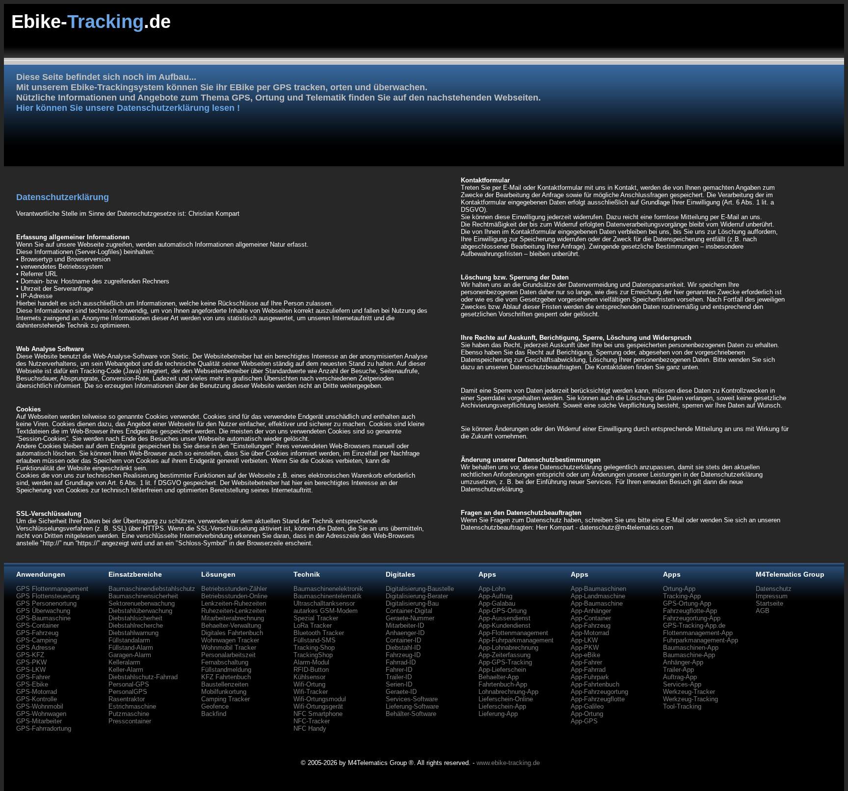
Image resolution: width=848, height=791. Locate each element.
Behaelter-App (498, 677)
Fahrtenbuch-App (502, 684)
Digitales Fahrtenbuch (232, 633)
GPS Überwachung (43, 610)
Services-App (682, 684)
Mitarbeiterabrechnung (232, 618)
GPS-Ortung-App (687, 603)
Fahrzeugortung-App (691, 618)
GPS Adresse (35, 647)
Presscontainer (129, 721)
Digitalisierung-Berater (417, 596)
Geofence (215, 706)
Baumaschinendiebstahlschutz (151, 588)
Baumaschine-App (689, 655)
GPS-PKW (31, 662)
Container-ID (403, 640)
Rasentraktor (126, 699)
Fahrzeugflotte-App (690, 610)
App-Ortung (587, 713)
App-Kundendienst (504, 625)
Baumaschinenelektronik (328, 588)
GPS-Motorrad (36, 691)
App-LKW (584, 640)
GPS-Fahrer (33, 677)
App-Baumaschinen (598, 588)
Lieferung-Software (412, 706)
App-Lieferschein (502, 669)
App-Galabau (496, 603)
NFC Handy (309, 728)
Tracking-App (682, 596)
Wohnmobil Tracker (228, 647)
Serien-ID (399, 684)
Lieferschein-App (502, 706)
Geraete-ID (401, 691)
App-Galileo (587, 706)
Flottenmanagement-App (698, 633)
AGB (762, 610)
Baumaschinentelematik (327, 596)
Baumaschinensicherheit (143, 596)
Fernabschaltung (224, 662)
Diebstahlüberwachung (140, 610)
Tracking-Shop (314, 647)
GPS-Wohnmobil (39, 706)
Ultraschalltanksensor (324, 603)
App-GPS (584, 721)
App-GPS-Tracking (505, 662)
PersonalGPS (127, 691)
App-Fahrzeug (590, 625)
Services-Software (412, 699)
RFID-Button (311, 669)
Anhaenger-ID (405, 633)
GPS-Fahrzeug (37, 633)
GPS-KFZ (30, 655)
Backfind (213, 713)
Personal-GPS (128, 684)
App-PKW (585, 647)
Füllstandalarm (129, 640)
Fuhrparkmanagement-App (700, 640)
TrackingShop (313, 655)
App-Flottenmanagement (513, 633)
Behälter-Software (411, 713)
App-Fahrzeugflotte (598, 699)
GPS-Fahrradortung (43, 728)
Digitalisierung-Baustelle (420, 588)
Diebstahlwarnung (133, 633)
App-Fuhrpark (590, 677)
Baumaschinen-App (690, 647)
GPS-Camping (36, 640)
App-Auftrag (495, 596)
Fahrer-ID (399, 669)
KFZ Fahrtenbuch (226, 677)
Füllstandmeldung (226, 669)
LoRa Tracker (312, 625)
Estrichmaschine (132, 706)
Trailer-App (678, 669)
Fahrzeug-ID (403, 655)
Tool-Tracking (682, 706)
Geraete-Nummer (410, 618)
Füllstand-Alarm (130, 647)
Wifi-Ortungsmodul (319, 699)
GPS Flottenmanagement (52, 588)
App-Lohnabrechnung (508, 647)
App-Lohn (491, 588)
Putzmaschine (128, 713)
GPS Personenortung (46, 603)
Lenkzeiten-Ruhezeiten (233, 603)
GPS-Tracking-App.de (694, 625)
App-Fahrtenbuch (595, 684)
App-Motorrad (590, 633)
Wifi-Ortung (309, 684)
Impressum (772, 596)
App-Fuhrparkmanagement (516, 640)
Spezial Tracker (315, 618)
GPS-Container (37, 625)
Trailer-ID (399, 677)
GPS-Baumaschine (43, 618)
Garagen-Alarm (129, 655)
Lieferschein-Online (505, 699)
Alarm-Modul (311, 662)
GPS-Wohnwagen (41, 713)
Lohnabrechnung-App (508, 691)
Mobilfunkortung (223, 691)
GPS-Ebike (32, 684)
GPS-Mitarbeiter (39, 721)
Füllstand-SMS (314, 640)
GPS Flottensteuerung (48, 596)
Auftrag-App (680, 677)
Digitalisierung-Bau (412, 603)
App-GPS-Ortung (502, 610)
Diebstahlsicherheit (135, 618)
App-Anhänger (591, 610)
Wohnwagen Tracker (230, 640)
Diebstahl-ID (403, 647)
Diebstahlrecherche (135, 625)
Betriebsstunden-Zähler (234, 588)
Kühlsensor (309, 677)
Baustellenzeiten (224, 684)
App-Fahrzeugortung (599, 691)
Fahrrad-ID (401, 662)
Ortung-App (679, 588)
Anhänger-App (683, 662)
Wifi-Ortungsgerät (318, 706)
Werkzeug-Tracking (690, 699)
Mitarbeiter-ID (405, 625)
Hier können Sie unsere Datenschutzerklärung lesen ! (128, 108)
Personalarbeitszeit (228, 655)
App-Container (591, 618)
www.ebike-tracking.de (508, 762)
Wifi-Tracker (310, 691)
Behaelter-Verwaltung (231, 625)
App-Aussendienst (504, 618)
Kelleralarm (124, 662)
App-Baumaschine (597, 603)
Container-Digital (409, 610)
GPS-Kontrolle (36, 699)
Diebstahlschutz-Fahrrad (143, 677)
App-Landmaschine (598, 596)
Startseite (769, 603)
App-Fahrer (586, 662)
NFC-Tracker (311, 721)
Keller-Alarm (125, 669)
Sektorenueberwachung (141, 603)
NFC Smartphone (318, 713)
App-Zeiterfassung (504, 655)
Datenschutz (774, 588)
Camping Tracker (225, 699)
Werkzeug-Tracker (689, 691)
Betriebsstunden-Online (234, 596)
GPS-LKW (31, 669)
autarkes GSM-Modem (325, 610)
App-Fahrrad (588, 669)
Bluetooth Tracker (318, 633)
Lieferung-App (498, 713)
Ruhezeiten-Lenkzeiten (233, 610)
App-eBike (585, 655)
